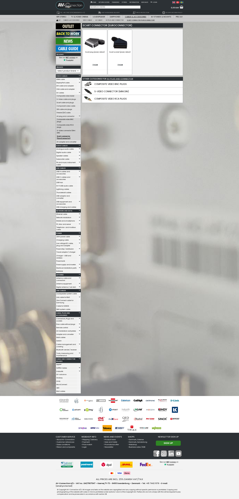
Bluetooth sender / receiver (66, 350)
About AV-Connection (66, 439)
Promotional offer (112, 444)
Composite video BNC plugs (65, 120)
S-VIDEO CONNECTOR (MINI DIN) (111, 91)
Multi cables (60, 337)
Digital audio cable (63, 152)
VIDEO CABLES (61, 76)
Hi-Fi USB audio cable (64, 186)
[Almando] (64, 400)
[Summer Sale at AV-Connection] (68, 36)
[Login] (151, 2)
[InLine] (138, 409)
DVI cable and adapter (65, 86)
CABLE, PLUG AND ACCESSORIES (63, 314)
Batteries (59, 271)
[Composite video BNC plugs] (88, 86)
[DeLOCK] (162, 400)
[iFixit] (113, 409)
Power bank (60, 261)
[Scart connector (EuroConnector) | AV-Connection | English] (173, 2)
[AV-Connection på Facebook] (156, 456)
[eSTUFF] (76, 409)
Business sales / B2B (137, 447)
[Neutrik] (89, 419)
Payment (86, 442)
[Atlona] (89, 400)
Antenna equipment (64, 284)
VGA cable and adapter (65, 89)
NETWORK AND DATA (64, 211)
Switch (58, 341)
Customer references (65, 442)
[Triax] (132, 428)
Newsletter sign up (168, 436)
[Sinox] (162, 419)
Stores (124, 2)
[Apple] (76, 400)
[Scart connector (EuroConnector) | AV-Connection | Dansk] (177, 2)
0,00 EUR (175, 7)
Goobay (59, 378)
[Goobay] (89, 409)
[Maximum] (64, 419)
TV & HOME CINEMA (79, 16)
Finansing (115, 2)
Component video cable (66, 106)
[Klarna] (127, 473)
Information (134, 2)
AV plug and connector (65, 116)
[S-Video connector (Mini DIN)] (88, 93)
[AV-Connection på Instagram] (164, 456)
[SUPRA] (95, 428)
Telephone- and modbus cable (66, 228)
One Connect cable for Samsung (64, 301)
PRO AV (179, 16)
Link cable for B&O (63, 297)
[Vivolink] (144, 428)
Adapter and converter (65, 334)
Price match (87, 444)
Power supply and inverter (66, 265)
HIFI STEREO (61, 16)
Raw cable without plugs (65, 324)
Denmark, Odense (136, 439)
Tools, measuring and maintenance (64, 354)
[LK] (175, 409)
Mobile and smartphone (65, 221)
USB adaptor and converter (63, 197)
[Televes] (107, 428)
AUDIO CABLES (62, 146)
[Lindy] (162, 409)
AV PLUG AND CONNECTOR (120, 78)
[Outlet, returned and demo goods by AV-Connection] (68, 28)
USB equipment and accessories (64, 203)
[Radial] (138, 419)
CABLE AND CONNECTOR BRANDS (65, 360)
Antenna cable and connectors (63, 279)
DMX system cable (63, 309)
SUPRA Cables (61, 368)
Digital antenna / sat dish (66, 287)
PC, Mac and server (63, 224)
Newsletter (109, 447)
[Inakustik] (126, 409)
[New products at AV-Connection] (68, 43)
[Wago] (156, 428)
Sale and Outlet (111, 442)
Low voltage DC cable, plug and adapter (64, 244)
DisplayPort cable (62, 83)
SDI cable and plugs (64, 109)
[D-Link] (175, 400)
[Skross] (175, 419)
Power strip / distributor (65, 249)
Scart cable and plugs (65, 103)
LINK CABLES (61, 291)
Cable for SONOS (62, 306)
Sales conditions (63, 444)
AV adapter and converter (66, 142)
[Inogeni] (150, 409)
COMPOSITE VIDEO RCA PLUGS (110, 98)
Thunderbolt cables (63, 192)
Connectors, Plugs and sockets (65, 320)
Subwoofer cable (62, 159)
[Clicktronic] (150, 400)
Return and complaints (66, 447)
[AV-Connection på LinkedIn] (171, 456)
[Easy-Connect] (64, 409)
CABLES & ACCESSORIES (135, 16)
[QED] (126, 419)
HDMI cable (60, 79)
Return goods (104, 2)
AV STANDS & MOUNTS (161, 16)
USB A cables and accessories (63, 172)
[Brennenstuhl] (113, 400)
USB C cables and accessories (63, 178)
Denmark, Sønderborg (138, 442)
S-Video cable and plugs (66, 99)
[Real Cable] (150, 419)
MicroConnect (61, 384)
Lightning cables (62, 189)
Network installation (63, 217)
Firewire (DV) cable (63, 113)
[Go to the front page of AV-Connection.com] (91, 2)
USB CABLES (61, 168)
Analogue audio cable (65, 149)
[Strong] (82, 428)
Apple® (58, 364)
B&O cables (60, 391)
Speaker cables (62, 156)
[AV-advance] (101, 400)
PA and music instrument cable (66, 163)
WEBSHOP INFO (88, 436)
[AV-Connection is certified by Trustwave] (67, 464)
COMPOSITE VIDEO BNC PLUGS (110, 84)
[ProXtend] (113, 419)
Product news (110, 439)
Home (94, 2)
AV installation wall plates (66, 331)
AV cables (60, 93)
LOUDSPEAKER (99, 16)
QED (57, 388)
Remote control (62, 328)
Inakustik (59, 371)
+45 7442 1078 (152, 483)
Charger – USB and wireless (63, 257)
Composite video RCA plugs (65, 126)
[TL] (119, 428)
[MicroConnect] (76, 419)
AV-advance (61, 374)
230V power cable (63, 237)
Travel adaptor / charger (65, 252)
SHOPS (131, 436)
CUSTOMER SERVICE (65, 436)
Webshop (133, 444)
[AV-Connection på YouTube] (178, 456)
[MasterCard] (112, 473)
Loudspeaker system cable (66, 294)
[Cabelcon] (126, 400)
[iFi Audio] (101, 409)
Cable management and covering (66, 345)
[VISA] (119, 473)
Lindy (58, 381)
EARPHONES (115, 16)
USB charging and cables (66, 207)
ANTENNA (60, 275)
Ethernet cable (61, 214)
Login (155, 2)
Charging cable (62, 240)
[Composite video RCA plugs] (88, 101)
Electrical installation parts (66, 268)
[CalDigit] (138, 400)
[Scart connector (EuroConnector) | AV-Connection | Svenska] (181, 2)
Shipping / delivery (89, 439)
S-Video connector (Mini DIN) (66, 131)
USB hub (59, 182)
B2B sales (144, 2)
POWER (59, 233)
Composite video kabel (65, 96)
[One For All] (101, 419)
